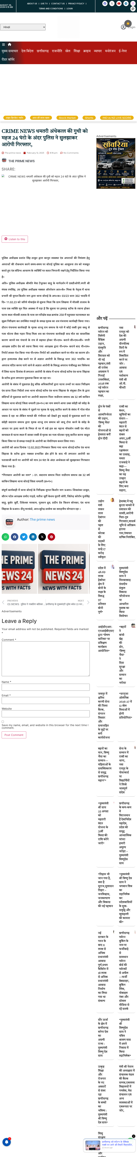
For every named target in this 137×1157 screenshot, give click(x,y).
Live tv (44, 3)
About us (32, 3)
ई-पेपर (123, 51)
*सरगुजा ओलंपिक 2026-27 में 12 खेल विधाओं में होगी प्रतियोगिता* (125, 706)
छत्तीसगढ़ (43, 51)
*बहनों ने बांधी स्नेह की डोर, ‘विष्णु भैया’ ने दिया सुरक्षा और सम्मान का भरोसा (122, 655)
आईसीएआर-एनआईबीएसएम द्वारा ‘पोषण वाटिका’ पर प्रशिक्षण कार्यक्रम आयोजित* (106, 639)
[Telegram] (126, 3)
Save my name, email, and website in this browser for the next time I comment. (45, 726)
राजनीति (57, 51)
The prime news (42, 519)
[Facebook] (105, 3)
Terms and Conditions (51, 8)
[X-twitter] (112, 3)
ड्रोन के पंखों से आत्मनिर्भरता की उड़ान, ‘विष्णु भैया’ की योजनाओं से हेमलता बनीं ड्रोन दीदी (105, 422)
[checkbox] (128, 23)
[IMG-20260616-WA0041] (115, 187)
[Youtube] (119, 3)
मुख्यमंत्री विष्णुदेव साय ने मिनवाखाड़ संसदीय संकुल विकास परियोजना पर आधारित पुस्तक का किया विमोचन (125, 592)
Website (7, 708)
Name (6, 682)
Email (6, 695)
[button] (5, 537)
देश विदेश (27, 51)
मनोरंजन (110, 51)
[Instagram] (133, 3)
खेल (67, 51)
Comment (9, 639)
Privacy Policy (76, 3)
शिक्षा (77, 51)
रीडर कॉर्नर (8, 59)
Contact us (58, 3)
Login (70, 8)
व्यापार (98, 51)
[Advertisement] (68, 89)
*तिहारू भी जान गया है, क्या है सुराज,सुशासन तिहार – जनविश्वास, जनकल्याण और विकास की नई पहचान (106, 890)
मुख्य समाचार (10, 51)
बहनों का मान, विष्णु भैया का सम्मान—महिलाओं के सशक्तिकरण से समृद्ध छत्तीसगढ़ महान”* (104, 764)
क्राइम (87, 51)
